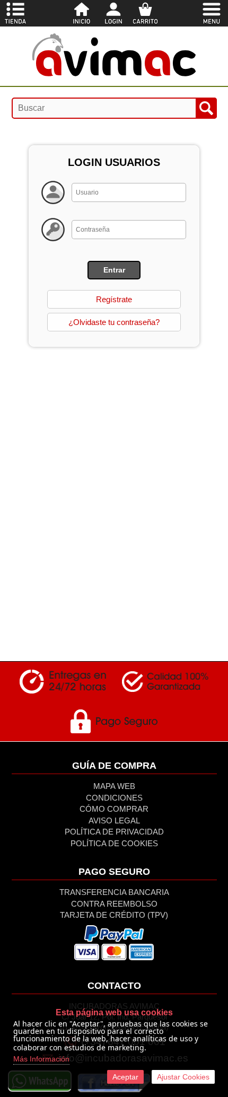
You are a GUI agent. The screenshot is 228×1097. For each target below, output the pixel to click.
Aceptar (125, 1077)
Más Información (41, 1059)
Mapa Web (114, 786)
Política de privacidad (114, 831)
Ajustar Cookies (183, 1077)
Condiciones (114, 797)
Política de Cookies (114, 843)
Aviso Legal (114, 820)
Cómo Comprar (114, 808)
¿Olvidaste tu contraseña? (114, 322)
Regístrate (114, 299)
